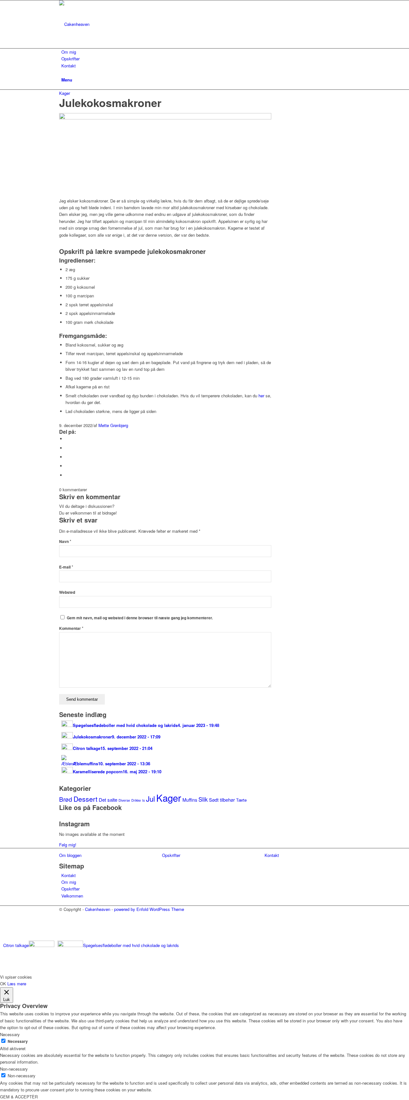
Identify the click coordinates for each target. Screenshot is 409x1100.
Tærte (241, 800)
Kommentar (71, 628)
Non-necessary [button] (14, 1069)
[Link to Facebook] (63, 916)
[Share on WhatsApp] (67, 457)
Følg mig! (67, 845)
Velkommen (72, 896)
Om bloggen (70, 855)
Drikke (136, 800)
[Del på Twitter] (67, 448)
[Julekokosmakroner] (165, 118)
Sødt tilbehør (222, 799)
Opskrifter (70, 889)
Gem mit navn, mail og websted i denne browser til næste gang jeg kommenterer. (140, 618)
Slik (203, 799)
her (261, 396)
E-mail (66, 567)
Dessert (85, 799)
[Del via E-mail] (67, 475)
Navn (65, 541)
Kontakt (68, 875)
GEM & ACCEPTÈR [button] (19, 1097)
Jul (150, 798)
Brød (65, 799)
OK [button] (3, 984)
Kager (64, 93)
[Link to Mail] (63, 931)
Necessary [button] (10, 1034)
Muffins (189, 799)
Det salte (108, 799)
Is (143, 800)
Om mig (68, 882)
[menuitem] (205, 52)
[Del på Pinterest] (67, 466)
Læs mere (16, 984)
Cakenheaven (97, 909)
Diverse (124, 800)
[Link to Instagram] (63, 923)
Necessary (18, 1041)
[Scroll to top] (1, 969)
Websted (67, 592)
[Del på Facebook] (67, 439)
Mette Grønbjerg (113, 425)
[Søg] (63, 72)
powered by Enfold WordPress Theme (149, 909)
